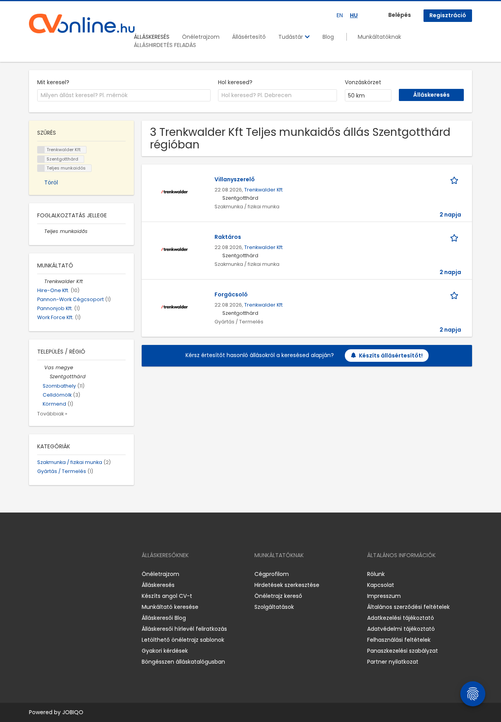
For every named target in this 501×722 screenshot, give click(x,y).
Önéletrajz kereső (278, 596)
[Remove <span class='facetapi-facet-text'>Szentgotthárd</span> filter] (41, 159)
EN (340, 15)
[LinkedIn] (60, 573)
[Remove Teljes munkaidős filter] (40, 231)
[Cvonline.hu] (82, 23)
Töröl (51, 182)
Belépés (399, 15)
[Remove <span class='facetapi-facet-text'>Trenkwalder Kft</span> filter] (41, 149)
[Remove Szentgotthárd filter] (46, 376)
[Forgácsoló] (174, 306)
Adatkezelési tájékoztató (400, 618)
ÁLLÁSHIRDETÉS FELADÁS (165, 45)
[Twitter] (72, 573)
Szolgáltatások (274, 607)
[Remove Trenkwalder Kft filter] (40, 281)
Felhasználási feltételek (399, 640)
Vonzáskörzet (363, 82)
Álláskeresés (158, 585)
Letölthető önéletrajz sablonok (183, 640)
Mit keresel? (53, 82)
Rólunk (376, 574)
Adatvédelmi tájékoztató (401, 629)
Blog (328, 37)
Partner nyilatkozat (392, 662)
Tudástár (291, 37)
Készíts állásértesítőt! (391, 355)
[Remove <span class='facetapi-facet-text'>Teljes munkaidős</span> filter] (41, 168)
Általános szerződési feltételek (408, 607)
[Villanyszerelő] (174, 191)
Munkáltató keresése (170, 607)
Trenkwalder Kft (263, 189)
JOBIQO (72, 712)
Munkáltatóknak (379, 37)
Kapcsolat (380, 585)
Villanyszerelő (234, 179)
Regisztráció (447, 15)
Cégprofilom (271, 574)
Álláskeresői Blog (164, 618)
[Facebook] (34, 573)
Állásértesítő (249, 37)
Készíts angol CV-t (167, 596)
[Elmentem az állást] (455, 179)
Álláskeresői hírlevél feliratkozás (184, 629)
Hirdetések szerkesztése (286, 585)
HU (354, 15)
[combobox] (124, 95)
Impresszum (384, 596)
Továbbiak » (52, 413)
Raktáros (227, 237)
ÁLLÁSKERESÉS (151, 37)
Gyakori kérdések (165, 651)
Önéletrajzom (201, 37)
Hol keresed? (235, 82)
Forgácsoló (231, 294)
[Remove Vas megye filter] (40, 367)
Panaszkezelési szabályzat (402, 651)
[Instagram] (47, 573)
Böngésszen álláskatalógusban (183, 662)
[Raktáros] (174, 249)
